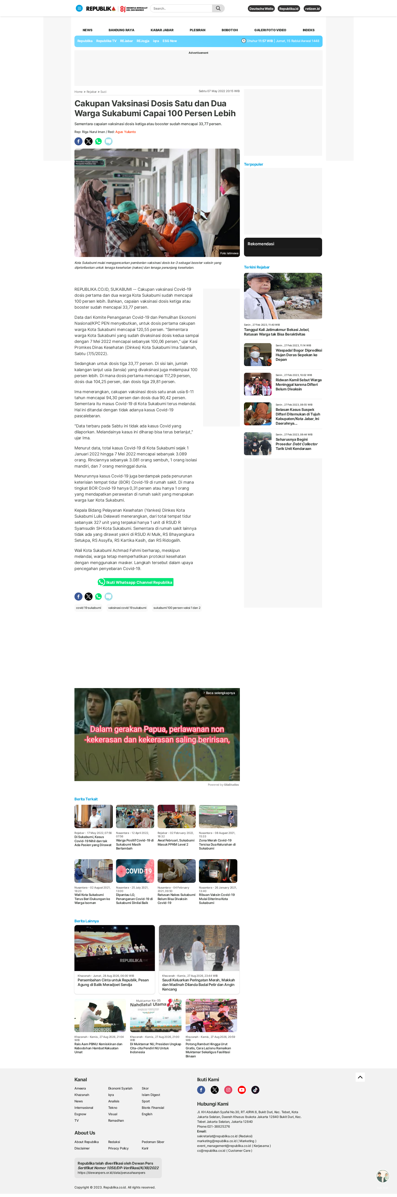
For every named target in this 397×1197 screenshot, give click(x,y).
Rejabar (92, 91)
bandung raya (121, 30)
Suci (103, 91)
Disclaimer (82, 1148)
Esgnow (80, 1114)
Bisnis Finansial (153, 1107)
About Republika (86, 1142)
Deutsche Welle (261, 9)
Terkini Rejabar (257, 267)
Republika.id (288, 9)
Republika (85, 41)
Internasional (83, 1107)
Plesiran (197, 30)
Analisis (113, 1101)
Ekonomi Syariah (120, 1088)
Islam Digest (151, 1095)
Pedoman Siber (153, 1142)
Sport (146, 1101)
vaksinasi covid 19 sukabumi (127, 608)
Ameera (80, 1088)
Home (78, 91)
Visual (112, 1114)
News (78, 1101)
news (87, 30)
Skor (145, 1088)
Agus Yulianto (125, 132)
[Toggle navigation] (79, 8)
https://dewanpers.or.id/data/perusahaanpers (111, 1172)
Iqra (111, 1095)
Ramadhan (116, 1120)
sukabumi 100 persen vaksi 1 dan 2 (176, 608)
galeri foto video (270, 30)
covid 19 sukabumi (88, 608)
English (147, 1114)
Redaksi (114, 1142)
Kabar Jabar (162, 30)
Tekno (112, 1107)
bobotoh (230, 30)
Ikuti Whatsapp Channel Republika (139, 582)
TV (76, 1120)
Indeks (309, 30)
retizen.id (312, 9)
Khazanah (81, 1095)
